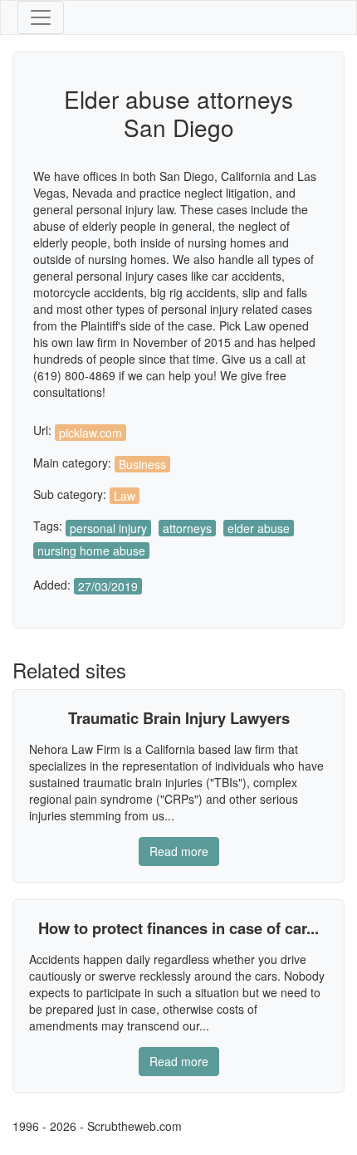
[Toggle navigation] (40, 17)
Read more (178, 851)
